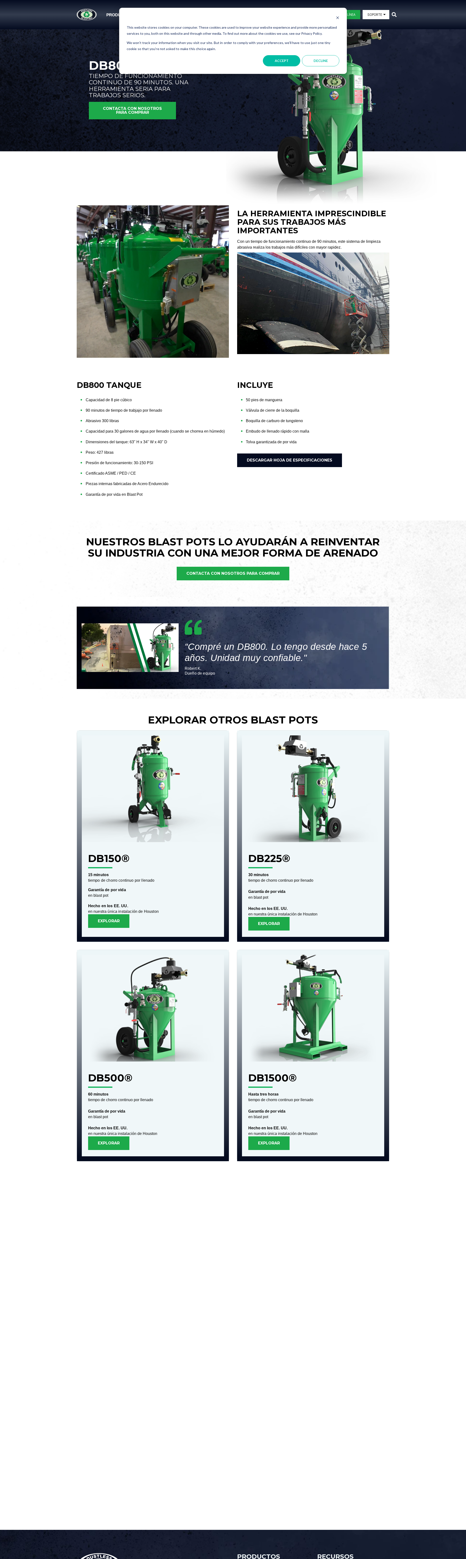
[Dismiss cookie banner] (337, 18)
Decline (321, 61)
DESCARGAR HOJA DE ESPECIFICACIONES (289, 460)
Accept (282, 61)
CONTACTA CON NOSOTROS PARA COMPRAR (132, 110)
